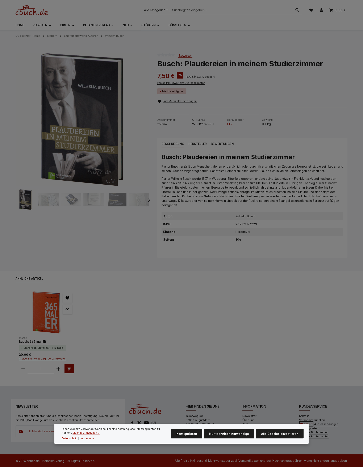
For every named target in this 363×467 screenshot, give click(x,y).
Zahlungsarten (308, 428)
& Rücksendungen (319, 424)
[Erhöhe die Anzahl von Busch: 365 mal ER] (58, 368)
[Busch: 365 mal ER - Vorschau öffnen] (67, 309)
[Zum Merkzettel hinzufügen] (67, 298)
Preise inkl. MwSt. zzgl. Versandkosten (181, 82)
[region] (82, 131)
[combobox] (231, 10)
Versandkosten (248, 460)
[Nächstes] (149, 199)
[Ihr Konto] (321, 10)
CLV (230, 124)
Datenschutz (70, 438)
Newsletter (249, 415)
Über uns (248, 420)
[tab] (173, 143)
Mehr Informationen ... (86, 432)
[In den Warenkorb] (69, 368)
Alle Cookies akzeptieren (279, 434)
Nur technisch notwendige (229, 434)
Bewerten (185, 55)
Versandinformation (312, 420)
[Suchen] (297, 10)
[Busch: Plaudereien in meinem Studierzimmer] (82, 119)
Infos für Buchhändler (313, 432)
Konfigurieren (186, 434)
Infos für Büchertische (314, 436)
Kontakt (304, 415)
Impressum (87, 438)
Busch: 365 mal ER (32, 341)
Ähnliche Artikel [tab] (29, 278)
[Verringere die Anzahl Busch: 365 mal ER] (23, 368)
